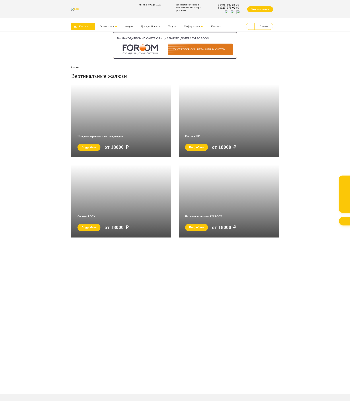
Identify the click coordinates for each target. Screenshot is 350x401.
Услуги (172, 26)
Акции (129, 26)
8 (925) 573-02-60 (228, 7)
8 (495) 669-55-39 (228, 4)
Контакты (216, 26)
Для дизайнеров (150, 26)
